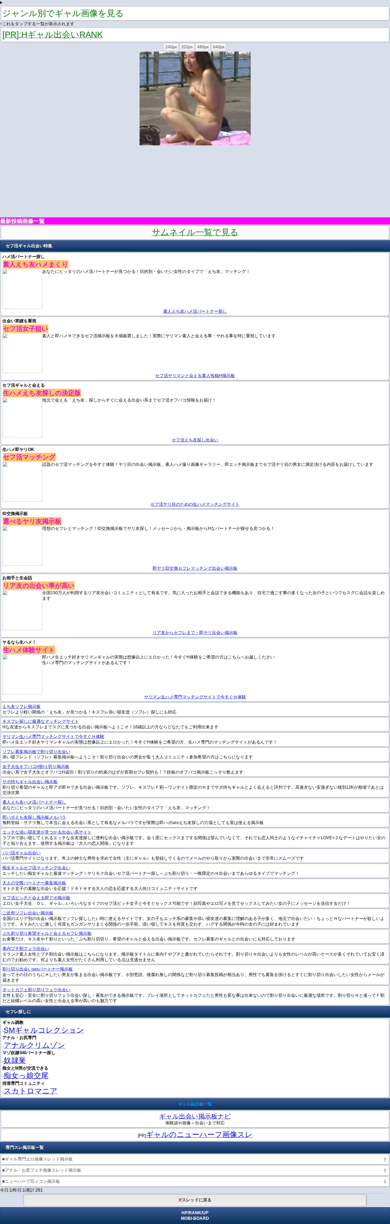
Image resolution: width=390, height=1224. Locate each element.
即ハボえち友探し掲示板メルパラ (34, 817)
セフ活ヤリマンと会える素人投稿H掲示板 (195, 375)
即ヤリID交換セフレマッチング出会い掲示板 (195, 568)
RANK (195, 1212)
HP (184, 1212)
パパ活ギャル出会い (21, 853)
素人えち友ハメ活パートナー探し (195, 311)
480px (203, 47)
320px (187, 47)
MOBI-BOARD (195, 1218)
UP (205, 1212)
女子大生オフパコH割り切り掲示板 (35, 766)
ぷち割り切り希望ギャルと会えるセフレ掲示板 (47, 933)
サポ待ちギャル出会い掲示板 (30, 781)
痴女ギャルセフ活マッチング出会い (36, 868)
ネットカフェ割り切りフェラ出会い (36, 989)
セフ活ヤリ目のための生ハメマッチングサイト (195, 504)
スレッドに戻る (196, 1200)
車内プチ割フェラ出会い (25, 948)
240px (171, 47)
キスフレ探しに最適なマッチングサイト (40, 721)
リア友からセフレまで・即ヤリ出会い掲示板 (195, 632)
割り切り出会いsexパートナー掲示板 (37, 969)
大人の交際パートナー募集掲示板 (34, 883)
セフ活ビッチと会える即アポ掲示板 (36, 898)
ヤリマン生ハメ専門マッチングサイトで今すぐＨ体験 (195, 697)
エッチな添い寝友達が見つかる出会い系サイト (47, 832)
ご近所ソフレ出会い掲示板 (27, 913)
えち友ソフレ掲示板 (21, 706)
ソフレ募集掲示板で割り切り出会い (36, 751)
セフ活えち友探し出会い (195, 440)
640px (219, 47)
